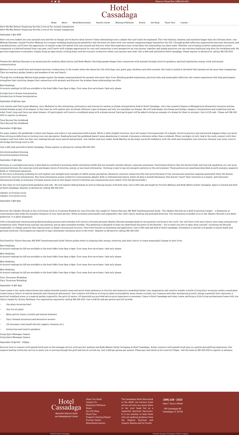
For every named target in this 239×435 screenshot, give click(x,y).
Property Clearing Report (98, 417)
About (64, 22)
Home (54, 22)
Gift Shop (155, 22)
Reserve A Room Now (165, 1)
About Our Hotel (94, 399)
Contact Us (91, 402)
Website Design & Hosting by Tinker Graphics (171, 434)
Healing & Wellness (124, 22)
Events (142, 22)
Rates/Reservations (82, 22)
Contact (184, 22)
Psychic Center (103, 22)
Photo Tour (170, 22)
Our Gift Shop (92, 411)
